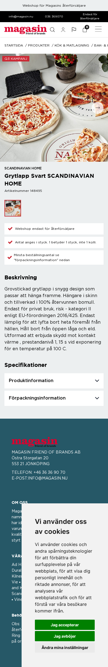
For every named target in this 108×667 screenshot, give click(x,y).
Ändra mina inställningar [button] (65, 647)
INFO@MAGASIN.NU (48, 478)
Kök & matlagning (72, 45)
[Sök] (52, 29)
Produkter (39, 45)
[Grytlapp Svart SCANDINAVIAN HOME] (12, 208)
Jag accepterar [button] (65, 624)
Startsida (13, 45)
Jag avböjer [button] (65, 636)
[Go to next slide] (98, 108)
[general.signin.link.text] (63, 29)
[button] (73, 29)
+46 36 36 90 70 (49, 473)
